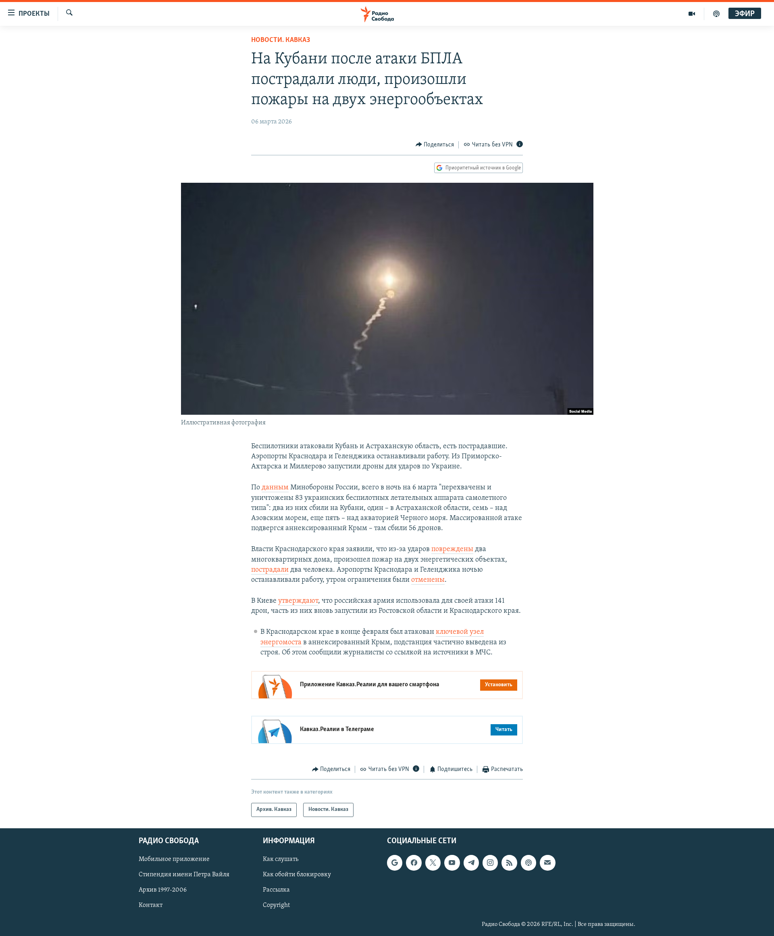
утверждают (298, 601)
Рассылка (276, 890)
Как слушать (280, 859)
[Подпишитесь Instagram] (490, 862)
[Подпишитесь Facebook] (413, 862)
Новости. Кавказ (280, 40)
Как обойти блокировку (297, 874)
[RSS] (509, 862)
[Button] (435, 145)
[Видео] (692, 14)
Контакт (150, 905)
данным (275, 487)
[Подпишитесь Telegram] (471, 862)
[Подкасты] (528, 862)
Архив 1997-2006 (163, 890)
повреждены (452, 549)
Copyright (276, 905)
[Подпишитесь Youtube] (452, 862)
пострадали (270, 570)
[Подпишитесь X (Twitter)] (433, 862)
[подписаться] (547, 862)
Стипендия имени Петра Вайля (184, 874)
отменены (428, 580)
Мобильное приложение (174, 859)
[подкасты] (716, 14)
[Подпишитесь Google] (394, 862)
